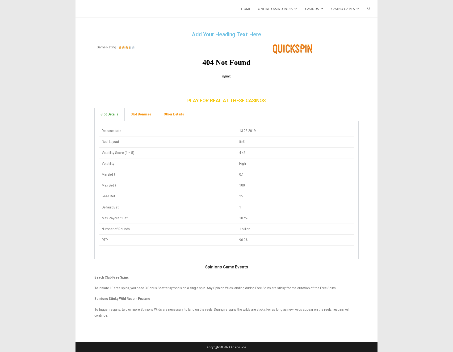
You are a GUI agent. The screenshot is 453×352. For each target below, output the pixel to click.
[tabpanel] (226, 190)
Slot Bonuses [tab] (141, 114)
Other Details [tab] (174, 114)
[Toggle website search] (369, 8)
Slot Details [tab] (109, 114)
